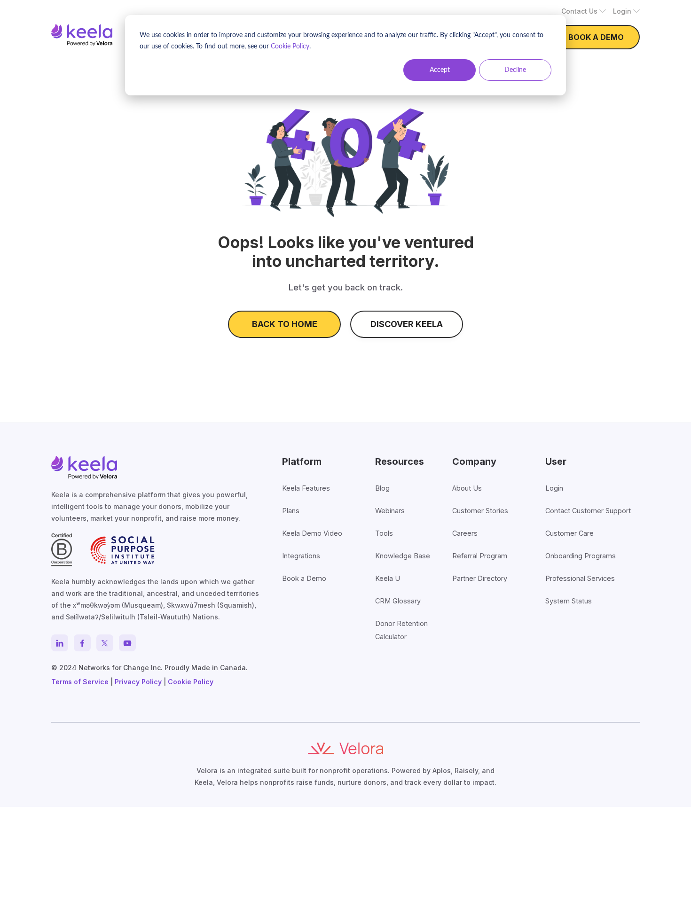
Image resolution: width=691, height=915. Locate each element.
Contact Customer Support (588, 511)
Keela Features (306, 488)
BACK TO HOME (284, 324)
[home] (82, 35)
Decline (515, 70)
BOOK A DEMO (596, 37)
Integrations (301, 556)
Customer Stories (480, 511)
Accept (440, 70)
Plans (290, 511)
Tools (384, 533)
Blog (382, 488)
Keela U (387, 578)
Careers (465, 533)
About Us (467, 488)
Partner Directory (479, 578)
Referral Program (479, 556)
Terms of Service (80, 682)
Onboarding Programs (580, 556)
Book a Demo (304, 578)
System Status (568, 601)
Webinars (390, 511)
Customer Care (569, 533)
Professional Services (580, 578)
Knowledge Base (402, 556)
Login (554, 488)
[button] (583, 11)
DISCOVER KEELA (406, 324)
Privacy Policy (138, 682)
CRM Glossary (398, 601)
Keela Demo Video (312, 533)
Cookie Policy (290, 46)
